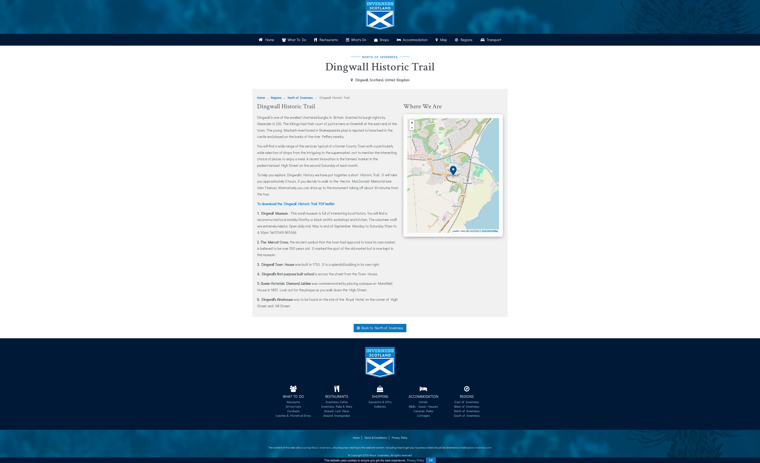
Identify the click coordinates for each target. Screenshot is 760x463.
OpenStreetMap (490, 230)
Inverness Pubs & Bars (336, 406)
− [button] (412, 128)
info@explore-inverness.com (475, 447)
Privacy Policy (399, 437)
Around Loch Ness (336, 411)
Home (269, 39)
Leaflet (455, 230)
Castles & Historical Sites (293, 415)
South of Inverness (467, 415)
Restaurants (328, 39)
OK (431, 460)
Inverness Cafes (337, 402)
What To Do (296, 39)
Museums (293, 402)
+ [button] (412, 123)
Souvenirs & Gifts (380, 402)
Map (443, 39)
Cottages (423, 415)
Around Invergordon (336, 415)
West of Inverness (466, 406)
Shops (384, 39)
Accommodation (415, 39)
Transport (493, 39)
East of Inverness (467, 402)
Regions (465, 39)
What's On (358, 39)
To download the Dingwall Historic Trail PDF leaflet (296, 203)
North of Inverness (300, 98)
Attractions (293, 406)
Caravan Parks (423, 411)
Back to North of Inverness (381, 327)
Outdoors (293, 411)
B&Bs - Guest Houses (423, 406)
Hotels (423, 402)
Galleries (380, 406)
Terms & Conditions (375, 437)
